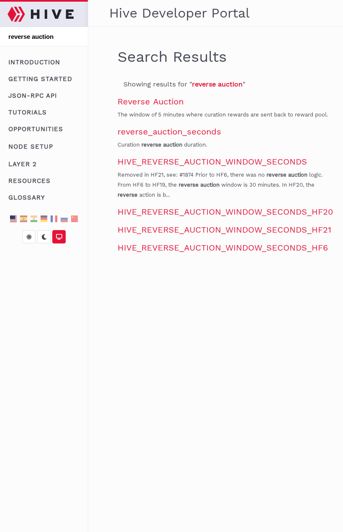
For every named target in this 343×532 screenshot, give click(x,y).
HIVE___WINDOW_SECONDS (212, 162)
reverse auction (217, 84)
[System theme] (59, 236)
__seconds (169, 132)
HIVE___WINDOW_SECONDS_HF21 (224, 230)
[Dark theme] (44, 236)
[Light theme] (29, 236)
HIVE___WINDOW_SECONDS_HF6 (223, 248)
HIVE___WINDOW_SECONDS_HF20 (225, 212)
